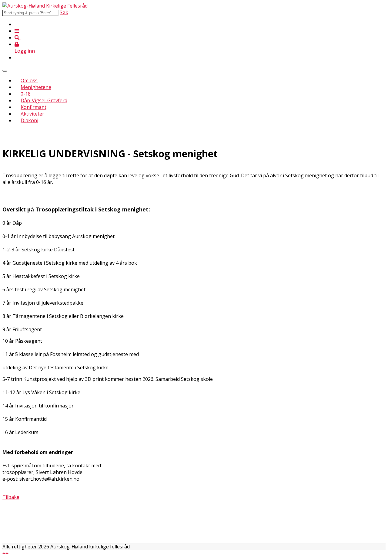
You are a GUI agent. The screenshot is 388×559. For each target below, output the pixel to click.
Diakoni (29, 120)
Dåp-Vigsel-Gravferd (44, 100)
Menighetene (36, 87)
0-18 (26, 93)
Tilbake (10, 497)
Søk (64, 12)
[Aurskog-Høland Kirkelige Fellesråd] (45, 5)
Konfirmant (33, 107)
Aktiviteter (32, 113)
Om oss (29, 80)
